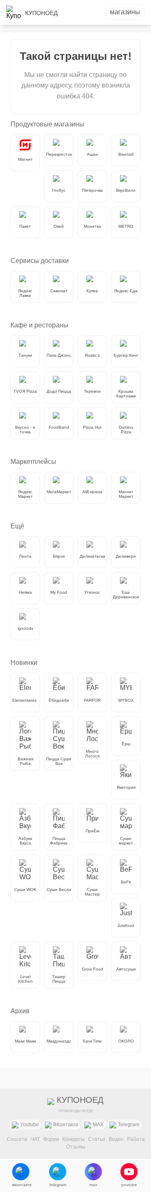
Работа (136, 1139)
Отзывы (75, 1147)
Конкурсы (73, 1139)
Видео (116, 1139)
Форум (51, 1139)
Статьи (96, 1139)
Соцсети (17, 1139)
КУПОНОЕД (41, 13)
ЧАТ (35, 1139)
